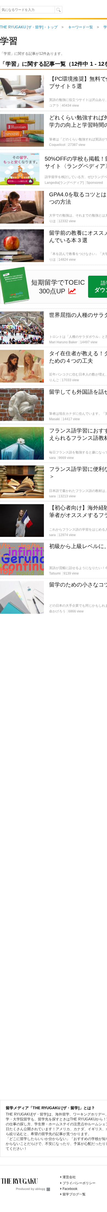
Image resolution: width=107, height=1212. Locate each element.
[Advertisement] (53, 113)
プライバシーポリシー (79, 1183)
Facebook (70, 1189)
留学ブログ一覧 (74, 1194)
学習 (9, 41)
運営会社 (69, 1177)
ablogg (40, 1188)
